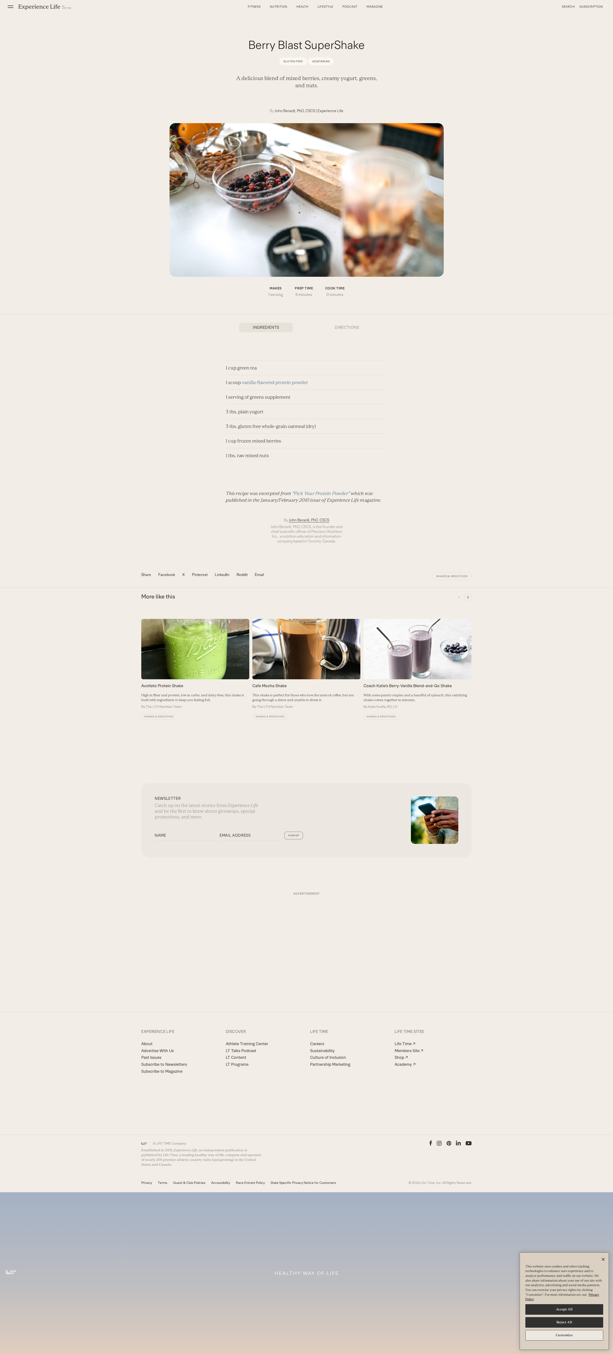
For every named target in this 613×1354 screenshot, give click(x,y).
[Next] (468, 597)
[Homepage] (44, 7)
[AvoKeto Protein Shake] (195, 664)
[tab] (266, 327)
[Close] (603, 1259)
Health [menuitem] (302, 6)
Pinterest (200, 574)
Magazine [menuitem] (375, 6)
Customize (564, 1335)
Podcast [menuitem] (350, 6)
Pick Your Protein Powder (321, 493)
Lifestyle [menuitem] (325, 6)
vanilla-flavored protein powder (275, 382)
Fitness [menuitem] (254, 6)
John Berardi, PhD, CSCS (295, 111)
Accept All (564, 1309)
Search (568, 6)
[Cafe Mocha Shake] (306, 664)
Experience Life (330, 111)
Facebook (166, 574)
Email (259, 574)
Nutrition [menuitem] (278, 6)
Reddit (242, 574)
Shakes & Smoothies (452, 576)
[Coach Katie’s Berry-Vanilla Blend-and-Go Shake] (417, 664)
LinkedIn (222, 574)
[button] (10, 7)
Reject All (564, 1322)
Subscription (591, 6)
